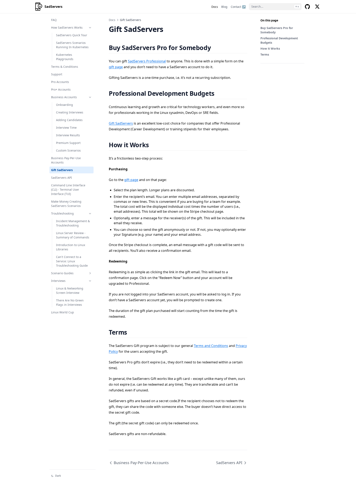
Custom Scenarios (68, 150)
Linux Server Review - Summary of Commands (72, 235)
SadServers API (61, 178)
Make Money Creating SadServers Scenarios (66, 204)
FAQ (54, 20)
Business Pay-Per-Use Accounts (66, 160)
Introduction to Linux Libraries (70, 247)
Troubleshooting (62, 213)
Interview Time (66, 128)
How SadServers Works (67, 27)
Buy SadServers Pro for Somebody (276, 30)
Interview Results (68, 135)
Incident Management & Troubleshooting (73, 223)
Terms (264, 54)
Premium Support (68, 143)
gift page (116, 67)
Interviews (58, 281)
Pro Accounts (60, 82)
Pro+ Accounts (61, 89)
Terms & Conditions (64, 67)
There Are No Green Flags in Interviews (70, 302)
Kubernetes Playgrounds (64, 57)
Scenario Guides (62, 273)
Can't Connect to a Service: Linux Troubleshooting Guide (72, 261)
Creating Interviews (69, 112)
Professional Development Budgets (279, 40)
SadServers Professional (147, 61)
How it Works (270, 48)
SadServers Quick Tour (71, 35)
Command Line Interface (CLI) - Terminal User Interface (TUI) (68, 189)
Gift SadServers (62, 170)
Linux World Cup (62, 312)
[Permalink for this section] (216, 47)
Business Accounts (64, 97)
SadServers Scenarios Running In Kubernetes (72, 45)
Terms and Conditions (211, 345)
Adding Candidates (69, 120)
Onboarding (64, 105)
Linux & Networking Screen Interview (69, 290)
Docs (112, 20)
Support (56, 74)
